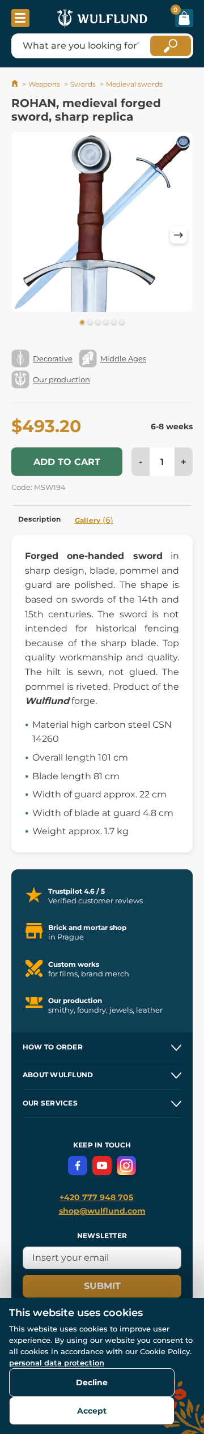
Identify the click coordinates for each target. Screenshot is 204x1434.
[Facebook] (77, 1165)
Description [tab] (39, 519)
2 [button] (90, 323)
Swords (83, 84)
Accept (92, 1411)
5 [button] (114, 323)
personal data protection (56, 1362)
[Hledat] (170, 46)
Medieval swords (134, 84)
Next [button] (178, 235)
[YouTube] (102, 1165)
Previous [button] (25, 235)
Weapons (44, 84)
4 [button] (106, 323)
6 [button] (122, 323)
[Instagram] (126, 1165)
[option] (102, 224)
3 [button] (98, 323)
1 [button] (82, 323)
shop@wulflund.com (102, 1211)
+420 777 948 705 (96, 1197)
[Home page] (15, 84)
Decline (92, 1382)
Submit (102, 1286)
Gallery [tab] (94, 520)
